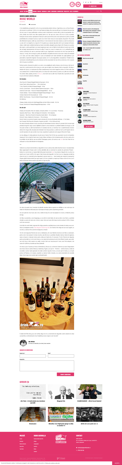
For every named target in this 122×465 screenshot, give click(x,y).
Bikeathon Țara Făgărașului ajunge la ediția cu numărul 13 (61, 424)
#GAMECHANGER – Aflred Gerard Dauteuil (89, 401)
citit (62, 139)
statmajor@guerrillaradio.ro (84, 447)
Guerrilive (44, 11)
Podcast (39, 11)
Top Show (26, 11)
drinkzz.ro (39, 73)
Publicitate (66, 11)
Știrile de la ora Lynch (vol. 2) (89, 424)
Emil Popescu (31, 341)
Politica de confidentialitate (31, 458)
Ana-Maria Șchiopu (87, 120)
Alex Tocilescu (86, 103)
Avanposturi (60, 11)
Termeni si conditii (23, 458)
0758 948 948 (81, 450)
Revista (30, 11)
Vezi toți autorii (89, 126)
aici (53, 152)
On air (21, 11)
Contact (100, 2)
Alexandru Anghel (87, 109)
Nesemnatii (75, 11)
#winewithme (22, 21)
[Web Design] (61, 458)
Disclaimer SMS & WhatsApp (36, 459)
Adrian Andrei (86, 91)
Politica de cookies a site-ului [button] (52, 463)
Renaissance (32, 424)
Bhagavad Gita (61, 401)
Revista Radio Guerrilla (28, 15)
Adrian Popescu (86, 97)
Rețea (71, 11)
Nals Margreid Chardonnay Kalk (42, 227)
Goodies (35, 446)
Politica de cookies (39, 458)
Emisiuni (35, 11)
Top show (22, 449)
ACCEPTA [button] (117, 463)
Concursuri (54, 11)
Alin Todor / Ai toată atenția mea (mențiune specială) (33, 402)
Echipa (48, 11)
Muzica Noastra (23, 443)
